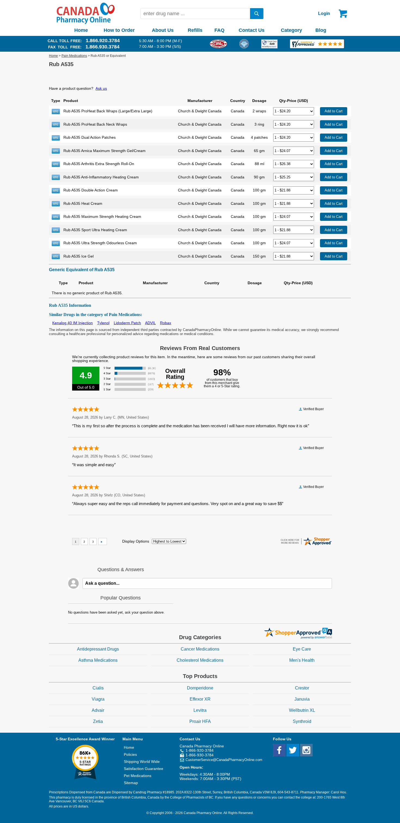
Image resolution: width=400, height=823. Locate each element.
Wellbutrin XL (302, 710)
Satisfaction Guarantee (143, 768)
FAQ (219, 30)
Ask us (101, 88)
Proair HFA (200, 721)
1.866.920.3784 (103, 40)
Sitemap (131, 783)
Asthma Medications (98, 660)
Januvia (302, 699)
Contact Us (251, 30)
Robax (165, 323)
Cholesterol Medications (200, 660)
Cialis (98, 688)
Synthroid (302, 721)
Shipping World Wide (142, 761)
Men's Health (302, 660)
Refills (195, 30)
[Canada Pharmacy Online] (86, 23)
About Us (163, 30)
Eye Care (302, 649)
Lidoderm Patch (127, 323)
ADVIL (150, 323)
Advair (98, 710)
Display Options (135, 541)
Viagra (98, 699)
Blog (320, 30)
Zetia (98, 721)
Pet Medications (137, 776)
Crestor (302, 688)
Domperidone (200, 688)
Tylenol (103, 323)
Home (81, 30)
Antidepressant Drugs (98, 649)
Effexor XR (200, 699)
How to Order (119, 30)
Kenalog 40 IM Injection (72, 323)
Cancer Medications (200, 649)
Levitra (200, 710)
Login (324, 13)
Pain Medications (74, 56)
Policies (130, 754)
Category (291, 30)
